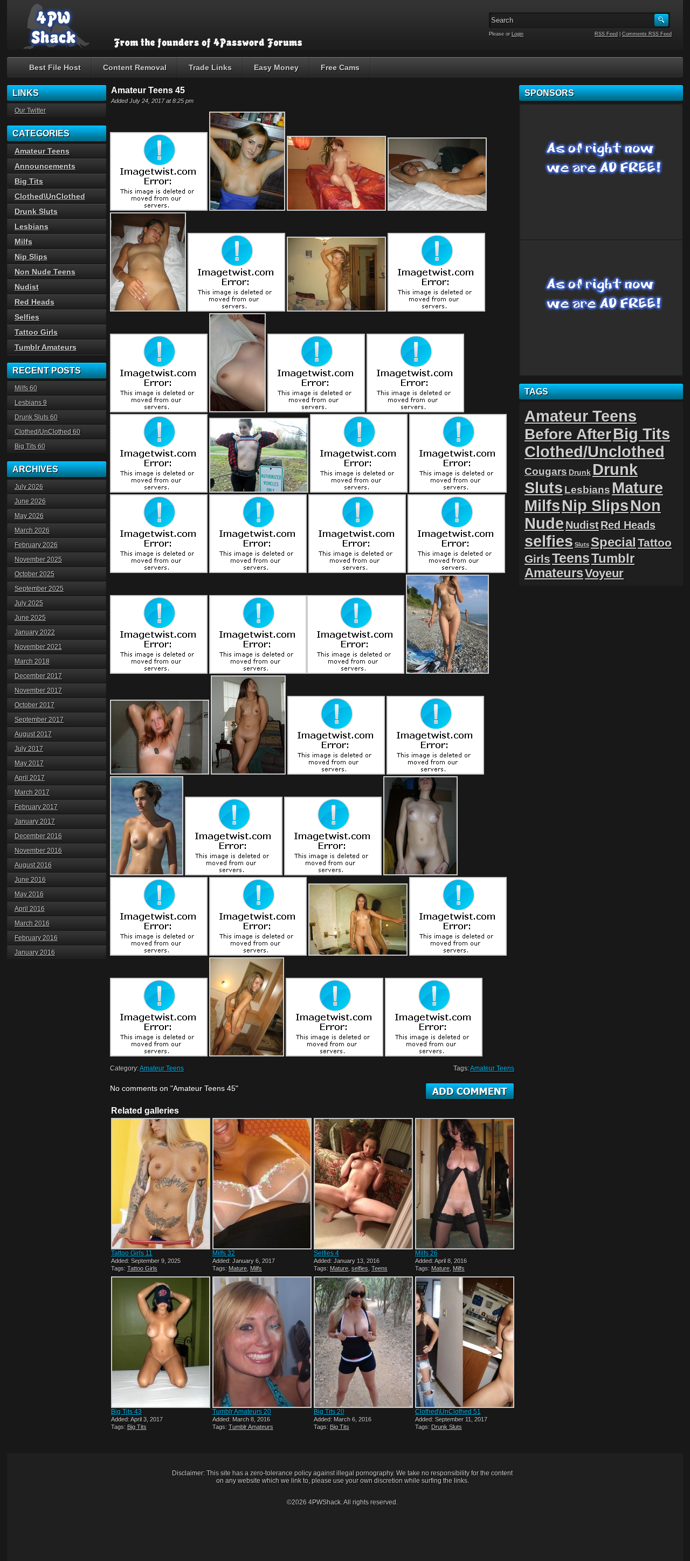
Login (517, 34)
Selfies (27, 317)
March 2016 (32, 923)
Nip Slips (31, 256)
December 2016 (38, 836)
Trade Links (210, 67)
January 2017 (35, 821)
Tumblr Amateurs (251, 1427)
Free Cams (340, 67)
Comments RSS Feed (647, 34)
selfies (359, 1268)
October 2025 (34, 574)
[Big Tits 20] (363, 1342)
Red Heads (34, 302)
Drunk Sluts (446, 1427)
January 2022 (35, 632)
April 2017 (30, 778)
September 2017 (39, 719)
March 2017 (32, 792)
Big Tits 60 (30, 446)
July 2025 (29, 603)
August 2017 (33, 734)
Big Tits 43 (126, 1411)
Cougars (546, 471)
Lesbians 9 (31, 402)
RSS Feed (606, 34)
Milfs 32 (223, 1253)
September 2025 (39, 588)
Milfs (256, 1268)
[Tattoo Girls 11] (160, 1183)
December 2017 (38, 676)
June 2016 (30, 879)
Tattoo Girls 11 (132, 1253)
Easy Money (276, 67)
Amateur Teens (162, 1068)
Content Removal (135, 67)
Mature (238, 1268)
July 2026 (29, 487)
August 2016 (33, 865)
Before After (568, 434)
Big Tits (137, 1427)
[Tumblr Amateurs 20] (262, 1342)
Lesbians (32, 226)
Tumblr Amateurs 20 (241, 1411)
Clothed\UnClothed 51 (448, 1411)
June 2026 (30, 501)
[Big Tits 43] (160, 1342)
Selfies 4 (326, 1253)
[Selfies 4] (363, 1183)
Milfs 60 (26, 388)
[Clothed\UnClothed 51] (464, 1342)
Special (613, 542)
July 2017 (29, 748)
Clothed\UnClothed (50, 196)
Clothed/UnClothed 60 (47, 432)
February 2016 (36, 938)
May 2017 (29, 763)
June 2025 (30, 617)
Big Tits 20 (329, 1411)
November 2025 (38, 559)
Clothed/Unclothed (595, 451)
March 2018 (32, 661)
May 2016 (29, 894)
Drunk (580, 472)
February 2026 (36, 545)
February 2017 (36, 807)
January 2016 (35, 952)
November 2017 (38, 690)
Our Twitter (30, 110)
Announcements (45, 166)
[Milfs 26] (464, 1183)
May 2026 (29, 516)
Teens (379, 1268)
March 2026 (32, 530)
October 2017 (34, 705)
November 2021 (38, 647)
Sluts (582, 544)
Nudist (27, 286)
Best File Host (55, 67)
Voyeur (604, 573)
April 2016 (30, 909)
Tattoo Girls (142, 1268)
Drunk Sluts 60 (36, 417)
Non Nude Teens (45, 271)
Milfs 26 (426, 1253)
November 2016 (38, 850)
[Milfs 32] (262, 1183)
